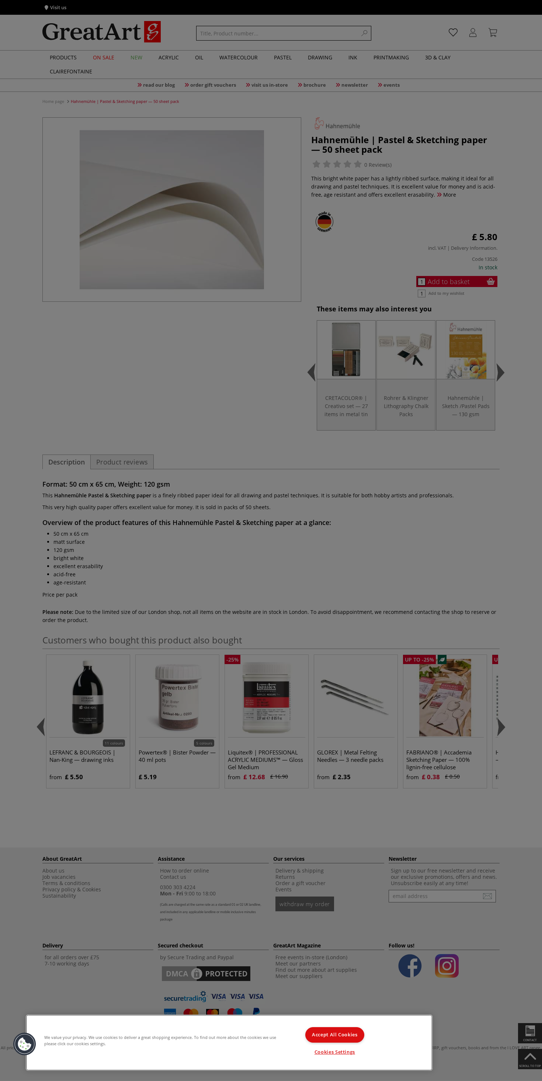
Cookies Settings (335, 1052)
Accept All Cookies (334, 1035)
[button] (25, 1044)
